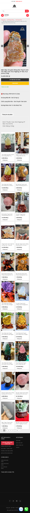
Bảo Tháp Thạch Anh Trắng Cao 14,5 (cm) (7, 423)
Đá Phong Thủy (10, 19)
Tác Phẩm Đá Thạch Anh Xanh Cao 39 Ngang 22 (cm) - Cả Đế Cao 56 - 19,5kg (8, 363)
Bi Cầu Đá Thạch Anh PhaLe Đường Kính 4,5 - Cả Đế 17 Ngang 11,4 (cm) (22, 274)
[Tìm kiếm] (27, 11)
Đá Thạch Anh (19, 19)
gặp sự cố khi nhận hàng (6, 453)
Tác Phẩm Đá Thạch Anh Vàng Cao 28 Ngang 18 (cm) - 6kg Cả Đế (8, 334)
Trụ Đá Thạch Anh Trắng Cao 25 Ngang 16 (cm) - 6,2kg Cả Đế (22, 304)
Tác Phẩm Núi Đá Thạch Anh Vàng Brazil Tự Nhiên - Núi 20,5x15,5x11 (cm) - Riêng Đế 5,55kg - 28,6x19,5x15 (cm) (8, 155)
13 (17, 430)
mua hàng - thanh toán (6, 448)
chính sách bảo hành (4, 461)
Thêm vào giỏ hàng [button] (15, 79)
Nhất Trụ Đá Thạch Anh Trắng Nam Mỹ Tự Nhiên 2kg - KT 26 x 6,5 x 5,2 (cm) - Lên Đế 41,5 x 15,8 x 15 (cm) (22, 155)
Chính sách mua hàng (5, 464)
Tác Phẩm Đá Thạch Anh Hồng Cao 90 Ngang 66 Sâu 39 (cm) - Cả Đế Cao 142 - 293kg (22, 363)
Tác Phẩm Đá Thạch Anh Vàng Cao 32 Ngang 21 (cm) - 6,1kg (22, 334)
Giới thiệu (18, 440)
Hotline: (17, 1)
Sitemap (17, 507)
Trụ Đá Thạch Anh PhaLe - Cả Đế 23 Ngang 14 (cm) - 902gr (21, 215)
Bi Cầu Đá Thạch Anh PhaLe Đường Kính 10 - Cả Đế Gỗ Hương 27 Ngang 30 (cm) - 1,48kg (7, 274)
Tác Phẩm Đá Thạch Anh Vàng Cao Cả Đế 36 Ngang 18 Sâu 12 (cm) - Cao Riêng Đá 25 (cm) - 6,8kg (8, 185)
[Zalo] (21, 509)
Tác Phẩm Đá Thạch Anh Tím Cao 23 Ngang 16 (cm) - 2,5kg (7, 304)
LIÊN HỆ (17, 447)
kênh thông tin (19, 445)
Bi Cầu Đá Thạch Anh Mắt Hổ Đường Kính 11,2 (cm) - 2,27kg (22, 185)
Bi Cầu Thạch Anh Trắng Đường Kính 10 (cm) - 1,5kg (8, 393)
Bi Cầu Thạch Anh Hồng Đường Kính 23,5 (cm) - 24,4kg (22, 393)
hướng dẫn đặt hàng (6, 446)
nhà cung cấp (19, 442)
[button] (2, 46)
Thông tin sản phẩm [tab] (7, 114)
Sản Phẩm (13, 507)
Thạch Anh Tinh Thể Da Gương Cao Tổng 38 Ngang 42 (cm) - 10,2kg (8, 244)
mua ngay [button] (15, 83)
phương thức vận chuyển (7, 450)
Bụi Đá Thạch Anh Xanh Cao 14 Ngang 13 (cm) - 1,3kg (22, 423)
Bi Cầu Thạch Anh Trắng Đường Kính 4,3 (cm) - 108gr (22, 244)
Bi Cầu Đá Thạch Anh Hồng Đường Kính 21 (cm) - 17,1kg (7, 215)
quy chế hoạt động (4, 467)
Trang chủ (3, 19)
